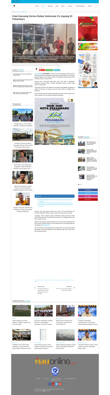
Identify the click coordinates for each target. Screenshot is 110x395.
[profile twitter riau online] (16, 1)
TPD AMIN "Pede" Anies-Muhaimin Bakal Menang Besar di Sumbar (55, 203)
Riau (43, 6)
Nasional (50, 6)
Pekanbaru (70, 280)
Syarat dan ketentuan (57, 378)
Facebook (88, 190)
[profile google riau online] (59, 383)
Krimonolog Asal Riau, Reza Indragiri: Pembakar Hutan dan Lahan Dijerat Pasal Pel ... (43, 346)
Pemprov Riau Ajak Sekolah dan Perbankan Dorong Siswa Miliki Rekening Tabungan (22, 209)
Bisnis (63, 6)
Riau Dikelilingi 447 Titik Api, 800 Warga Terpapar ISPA (91, 143)
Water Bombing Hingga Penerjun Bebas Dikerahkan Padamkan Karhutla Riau (66, 346)
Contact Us (46, 378)
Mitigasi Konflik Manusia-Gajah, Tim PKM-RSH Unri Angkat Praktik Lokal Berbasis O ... (23, 86)
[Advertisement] (55, 184)
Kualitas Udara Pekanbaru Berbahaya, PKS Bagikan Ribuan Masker (23, 80)
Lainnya (70, 6)
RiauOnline (51, 389)
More (80, 184)
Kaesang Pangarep (39, 280)
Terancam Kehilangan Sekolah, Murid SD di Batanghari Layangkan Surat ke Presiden (43, 322)
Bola (57, 6)
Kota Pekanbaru (24, 11)
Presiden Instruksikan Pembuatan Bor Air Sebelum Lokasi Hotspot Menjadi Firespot (87, 322)
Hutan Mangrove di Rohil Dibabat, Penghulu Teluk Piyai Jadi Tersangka (21, 322)
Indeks (89, 6)
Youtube (88, 199)
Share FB (57, 70)
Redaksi (38, 378)
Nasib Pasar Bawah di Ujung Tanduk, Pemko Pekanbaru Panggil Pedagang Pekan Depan (22, 188)
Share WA (49, 70)
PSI (49, 280)
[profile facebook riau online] (13, 1)
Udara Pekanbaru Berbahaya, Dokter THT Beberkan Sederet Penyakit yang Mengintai (92, 177)
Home (37, 6)
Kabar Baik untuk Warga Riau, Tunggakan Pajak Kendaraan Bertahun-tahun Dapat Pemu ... (22, 166)
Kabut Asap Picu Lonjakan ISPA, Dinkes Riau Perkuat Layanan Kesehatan (22, 93)
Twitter (88, 193)
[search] (95, 6)
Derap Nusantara (80, 6)
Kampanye (60, 280)
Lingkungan (60, 318)
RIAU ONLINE (38, 73)
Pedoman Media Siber (70, 378)
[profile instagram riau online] (18, 1)
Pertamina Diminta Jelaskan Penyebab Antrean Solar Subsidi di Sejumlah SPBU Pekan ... (22, 145)
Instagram (88, 196)
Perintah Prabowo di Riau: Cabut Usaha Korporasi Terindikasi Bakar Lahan (88, 346)
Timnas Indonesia (53, 280)
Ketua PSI (46, 280)
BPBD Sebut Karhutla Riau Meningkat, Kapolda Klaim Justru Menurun (64, 322)
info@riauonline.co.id (56, 380)
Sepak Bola (65, 280)
